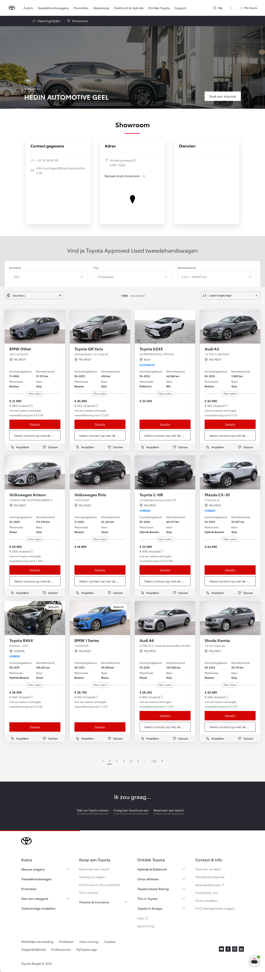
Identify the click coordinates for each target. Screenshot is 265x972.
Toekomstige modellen (38, 908)
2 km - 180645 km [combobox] (194, 276)
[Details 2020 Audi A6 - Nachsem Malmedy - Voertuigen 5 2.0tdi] (165, 618)
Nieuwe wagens (33, 869)
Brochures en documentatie (99, 884)
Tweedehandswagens (53, 7)
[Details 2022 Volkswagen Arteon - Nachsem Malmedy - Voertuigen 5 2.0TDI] (35, 472)
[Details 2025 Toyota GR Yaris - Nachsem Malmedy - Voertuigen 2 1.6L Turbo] (100, 327)
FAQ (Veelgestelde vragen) (215, 908)
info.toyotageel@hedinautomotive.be (60, 170)
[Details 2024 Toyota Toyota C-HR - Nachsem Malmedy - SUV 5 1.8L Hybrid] (165, 472)
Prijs (96, 267)
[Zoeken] (231, 8)
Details (35, 424)
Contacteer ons (206, 892)
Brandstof (15, 267)
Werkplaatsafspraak (210, 876)
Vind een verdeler (208, 869)
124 (153, 760)
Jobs (143, 918)
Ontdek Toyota (159, 7)
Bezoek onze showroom (125, 175)
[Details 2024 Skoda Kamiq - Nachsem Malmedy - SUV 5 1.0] (230, 618)
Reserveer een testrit (94, 869)
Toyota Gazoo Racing (153, 888)
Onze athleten (148, 879)
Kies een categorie (34, 898)
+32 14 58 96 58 (47, 160)
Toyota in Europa (149, 908)
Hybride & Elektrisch (152, 869)
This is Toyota (147, 898)
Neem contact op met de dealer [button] (37, 435)
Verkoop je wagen (92, 876)
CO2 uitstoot (88, 892)
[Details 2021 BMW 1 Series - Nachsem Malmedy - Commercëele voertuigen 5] (100, 618)
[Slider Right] (61, 326)
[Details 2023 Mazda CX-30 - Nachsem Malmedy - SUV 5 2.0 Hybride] (230, 472)
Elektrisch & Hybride (128, 7)
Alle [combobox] (16, 276)
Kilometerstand (187, 267)
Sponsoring (145, 926)
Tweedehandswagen (36, 879)
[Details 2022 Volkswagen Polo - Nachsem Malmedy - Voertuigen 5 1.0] (100, 472)
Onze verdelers (206, 900)
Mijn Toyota (250, 7)
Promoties (81, 7)
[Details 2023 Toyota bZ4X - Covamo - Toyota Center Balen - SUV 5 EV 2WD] (165, 327)
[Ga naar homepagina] (12, 8)
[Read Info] (32, 405)
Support (180, 7)
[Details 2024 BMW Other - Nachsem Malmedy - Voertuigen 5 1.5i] (35, 327)
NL (220, 7)
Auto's (28, 7)
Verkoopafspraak (210, 884)
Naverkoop (101, 7)
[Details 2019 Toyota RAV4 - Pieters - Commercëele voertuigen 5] (35, 618)
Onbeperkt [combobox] (106, 276)
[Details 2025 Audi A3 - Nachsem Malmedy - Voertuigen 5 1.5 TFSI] (230, 327)
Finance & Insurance (94, 902)
